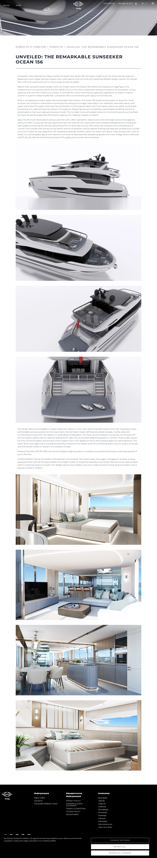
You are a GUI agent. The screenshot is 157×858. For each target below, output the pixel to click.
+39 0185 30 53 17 (125, 3)
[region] (78, 846)
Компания (102, 812)
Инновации (103, 809)
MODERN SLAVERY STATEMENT (74, 805)
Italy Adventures (105, 824)
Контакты (109, 3)
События (102, 807)
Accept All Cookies (120, 853)
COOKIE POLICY (73, 811)
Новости (102, 804)
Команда (102, 815)
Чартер (101, 801)
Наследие (102, 821)
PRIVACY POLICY (73, 801)
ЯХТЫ (18, 5)
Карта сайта (39, 798)
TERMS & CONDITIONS (76, 808)
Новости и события (31, 47)
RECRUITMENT (72, 814)
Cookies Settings (120, 840)
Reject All (120, 847)
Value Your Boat (105, 827)
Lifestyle (101, 818)
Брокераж (102, 798)
